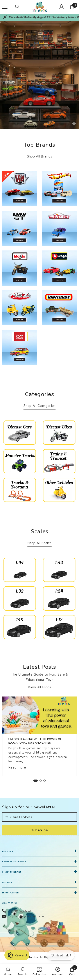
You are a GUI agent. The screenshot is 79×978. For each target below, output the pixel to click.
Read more (17, 767)
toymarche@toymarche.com (27, 916)
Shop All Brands (39, 156)
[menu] (4, 6)
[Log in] (61, 6)
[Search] (17, 6)
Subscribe (39, 830)
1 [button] (35, 781)
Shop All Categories (39, 406)
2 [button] (41, 781)
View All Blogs (39, 687)
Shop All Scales (39, 543)
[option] (39, 736)
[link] (39, 75)
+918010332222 (20, 910)
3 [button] (44, 781)
